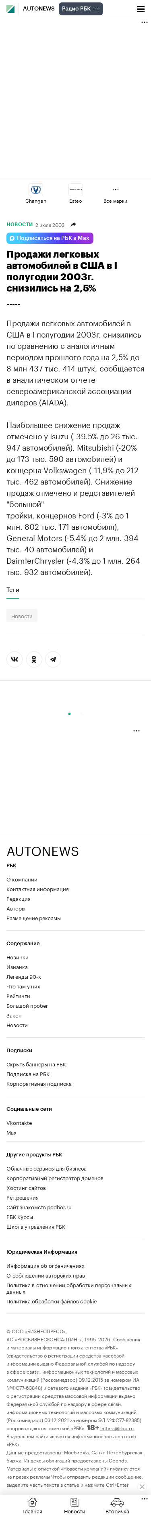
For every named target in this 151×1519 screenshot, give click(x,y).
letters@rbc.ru (117, 1427)
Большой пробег (27, 1005)
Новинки (17, 957)
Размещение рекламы (33, 917)
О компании (21, 879)
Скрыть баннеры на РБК (36, 1064)
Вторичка (117, 1510)
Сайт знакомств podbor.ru (39, 1206)
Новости (19, 224)
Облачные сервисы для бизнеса (46, 1168)
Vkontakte (19, 1122)
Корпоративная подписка (39, 1083)
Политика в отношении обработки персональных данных (68, 1287)
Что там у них (23, 986)
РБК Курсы (19, 1216)
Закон (14, 1015)
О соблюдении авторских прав (45, 1275)
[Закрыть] (142, 1487)
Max (11, 1132)
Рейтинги (18, 995)
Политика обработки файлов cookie (51, 1301)
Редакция (18, 898)
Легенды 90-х (23, 976)
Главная (32, 1510)
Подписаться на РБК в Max (53, 238)
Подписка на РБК (28, 1073)
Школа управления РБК (35, 1226)
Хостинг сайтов (26, 1187)
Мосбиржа (76, 1452)
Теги (12, 589)
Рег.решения (22, 1197)
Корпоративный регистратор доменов (54, 1177)
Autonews (39, 9)
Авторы (15, 908)
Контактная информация (37, 888)
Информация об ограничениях (45, 1265)
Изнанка (17, 966)
